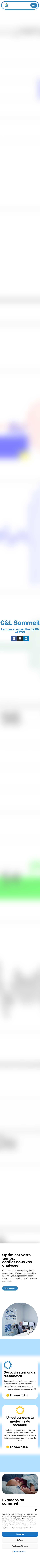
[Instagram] (20, 638)
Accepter (20, 1534)
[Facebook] (14, 638)
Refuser (20, 1540)
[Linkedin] (26, 638)
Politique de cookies (19, 1551)
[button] (37, 1510)
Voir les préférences (20, 1546)
